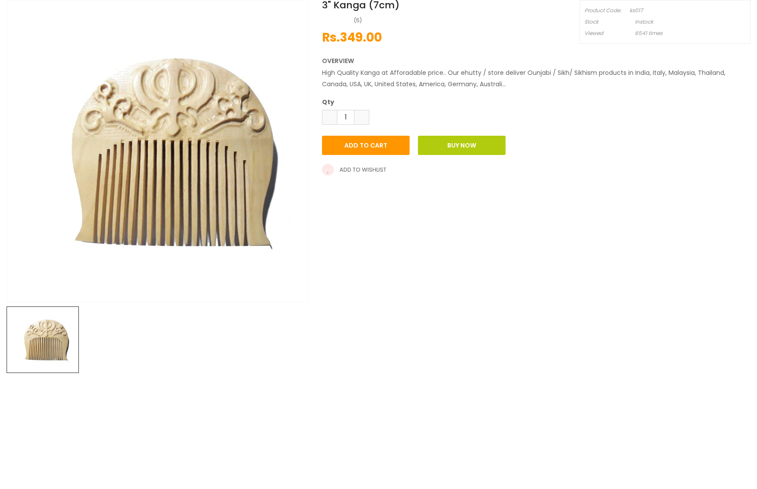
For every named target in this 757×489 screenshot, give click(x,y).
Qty (328, 102)
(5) (358, 20)
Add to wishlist (362, 169)
